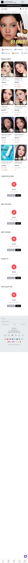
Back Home (10, 195)
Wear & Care (23, 324)
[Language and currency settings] (20, 9)
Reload (18, 195)
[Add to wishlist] (12, 84)
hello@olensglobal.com (15, 331)
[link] (7, 74)
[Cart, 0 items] (26, 9)
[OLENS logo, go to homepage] (4, 9)
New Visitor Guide (5, 324)
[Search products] (23, 9)
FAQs (15, 324)
